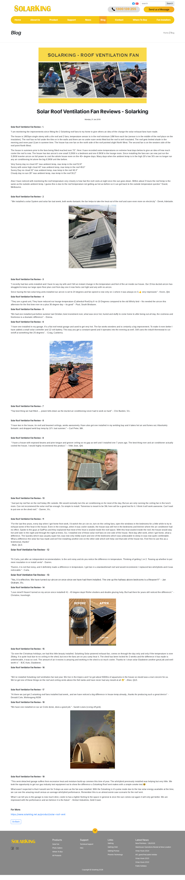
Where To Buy (140, 20)
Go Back (16, 821)
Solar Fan (55, 844)
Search (170, 3)
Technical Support (86, 844)
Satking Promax (113, 851)
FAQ (81, 848)
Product (53, 20)
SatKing (111, 843)
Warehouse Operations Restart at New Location (153, 847)
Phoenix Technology (115, 855)
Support (71, 20)
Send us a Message (159, 9)
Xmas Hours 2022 (142, 862)
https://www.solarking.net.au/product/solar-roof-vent (38, 814)
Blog (103, 20)
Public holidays (141, 866)
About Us (35, 20)
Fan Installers (164, 20)
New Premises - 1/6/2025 (145, 843)
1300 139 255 (125, 9)
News (88, 20)
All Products (56, 855)
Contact (119, 20)
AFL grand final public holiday (146, 855)
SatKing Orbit (113, 847)
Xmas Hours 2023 (142, 858)
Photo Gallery (57, 848)
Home (18, 20)
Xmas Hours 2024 (142, 851)
